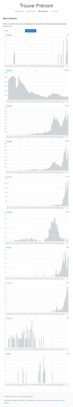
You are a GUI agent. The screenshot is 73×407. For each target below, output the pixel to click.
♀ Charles (8, 318)
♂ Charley (8, 212)
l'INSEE (22, 400)
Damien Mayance (27, 396)
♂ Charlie (8, 141)
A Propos (54, 11)
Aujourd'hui (19, 11)
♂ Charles (8, 70)
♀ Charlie (8, 177)
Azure (39, 400)
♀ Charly (8, 283)
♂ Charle (8, 35)
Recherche (31, 11)
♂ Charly (8, 106)
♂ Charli (7, 248)
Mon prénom (43, 11)
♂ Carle (7, 354)
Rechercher (31, 31)
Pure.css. (57, 400)
